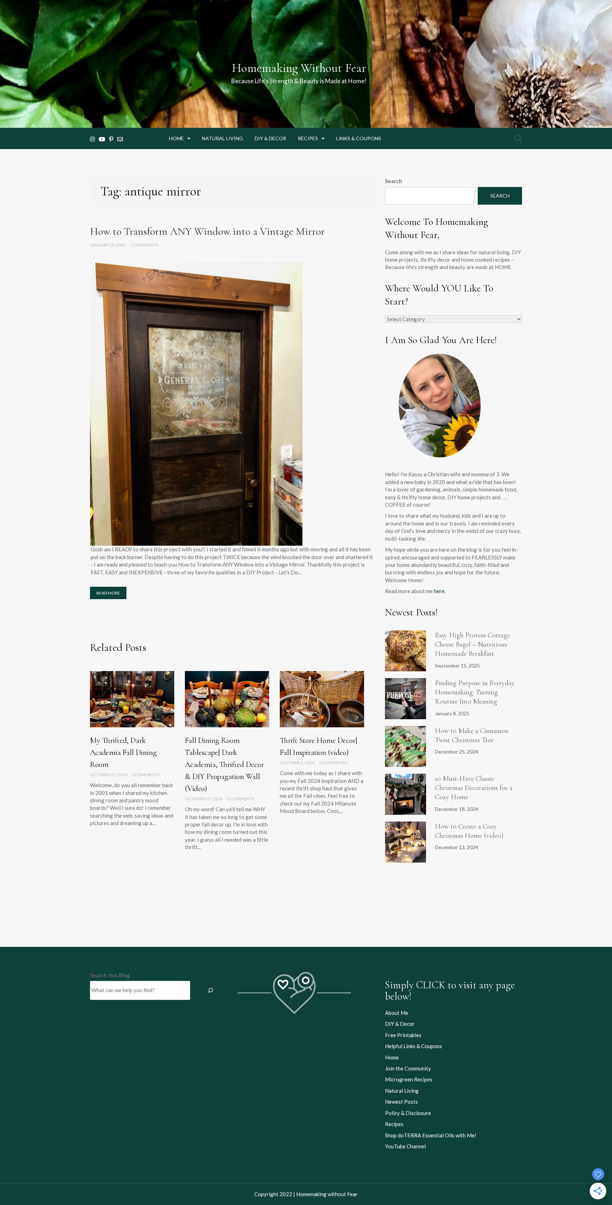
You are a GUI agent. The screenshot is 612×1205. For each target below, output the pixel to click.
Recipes (308, 138)
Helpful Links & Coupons (413, 1046)
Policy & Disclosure (408, 1113)
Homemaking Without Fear (299, 68)
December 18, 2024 (456, 809)
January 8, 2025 (452, 713)
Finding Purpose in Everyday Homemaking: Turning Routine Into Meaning (475, 692)
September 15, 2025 (457, 666)
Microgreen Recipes (408, 1079)
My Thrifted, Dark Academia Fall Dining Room (123, 752)
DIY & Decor (270, 138)
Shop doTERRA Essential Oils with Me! (430, 1135)
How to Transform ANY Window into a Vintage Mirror (207, 231)
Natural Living (222, 138)
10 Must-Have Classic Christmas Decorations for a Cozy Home (473, 788)
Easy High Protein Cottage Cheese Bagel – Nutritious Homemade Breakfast (472, 644)
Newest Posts (401, 1101)
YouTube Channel (405, 1146)
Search (393, 181)
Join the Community (408, 1068)
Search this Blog (110, 975)
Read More (108, 593)
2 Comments (144, 245)
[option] (132, 753)
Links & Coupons (358, 138)
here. (440, 591)
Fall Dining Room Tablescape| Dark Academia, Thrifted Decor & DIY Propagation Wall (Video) (224, 764)
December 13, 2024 (456, 847)
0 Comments (145, 774)
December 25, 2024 (456, 752)
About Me (396, 1013)
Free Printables (403, 1035)
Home (176, 138)
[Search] (210, 990)
